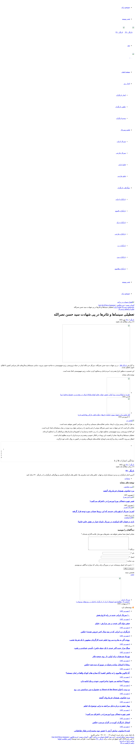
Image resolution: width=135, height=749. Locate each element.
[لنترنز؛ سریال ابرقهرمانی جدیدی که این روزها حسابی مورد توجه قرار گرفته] (129, 507)
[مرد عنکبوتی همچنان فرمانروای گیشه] (129, 487)
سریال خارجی (121, 153)
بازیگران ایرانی (120, 199)
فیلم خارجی (121, 176)
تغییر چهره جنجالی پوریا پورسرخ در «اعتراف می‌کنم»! (112, 501)
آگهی (90, 737)
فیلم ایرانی (122, 165)
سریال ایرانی (121, 141)
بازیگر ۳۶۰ (130, 320)
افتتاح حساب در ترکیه (100, 737)
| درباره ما (123, 741)
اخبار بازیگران (121, 95)
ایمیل (131, 557)
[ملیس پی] (130, 420)
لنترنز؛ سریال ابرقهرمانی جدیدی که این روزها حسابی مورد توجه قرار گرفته (103, 511)
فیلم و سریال (125, 130)
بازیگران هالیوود (120, 269)
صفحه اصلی (125, 72)
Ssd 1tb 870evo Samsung (106, 305)
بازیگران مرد (121, 257)
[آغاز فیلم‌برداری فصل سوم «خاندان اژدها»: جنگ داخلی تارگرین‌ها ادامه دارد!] (118, 413)
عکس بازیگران (120, 107)
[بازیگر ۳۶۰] (125, 32)
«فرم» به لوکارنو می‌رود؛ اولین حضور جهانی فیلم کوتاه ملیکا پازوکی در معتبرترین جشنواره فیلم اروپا (95, 395)
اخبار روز (127, 83)
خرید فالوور (120, 305)
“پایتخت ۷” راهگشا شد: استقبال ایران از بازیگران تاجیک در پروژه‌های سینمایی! (103, 602)
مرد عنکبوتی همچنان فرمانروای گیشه (118, 491)
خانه (132, 307)
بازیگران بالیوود (120, 211)
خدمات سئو (130, 737)
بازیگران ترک (121, 222)
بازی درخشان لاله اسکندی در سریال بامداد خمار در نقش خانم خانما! (106, 522)
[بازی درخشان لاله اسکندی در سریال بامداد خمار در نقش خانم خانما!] (129, 517)
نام (132, 553)
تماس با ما (130, 741)
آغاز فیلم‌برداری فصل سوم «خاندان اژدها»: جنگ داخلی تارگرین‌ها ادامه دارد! (104, 415)
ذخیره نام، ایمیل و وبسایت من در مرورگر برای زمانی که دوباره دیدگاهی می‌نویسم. (103, 565)
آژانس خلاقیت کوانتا (65, 739)
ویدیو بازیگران (121, 118)
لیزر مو (112, 737)
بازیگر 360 (123, 365)
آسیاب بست (130, 305)
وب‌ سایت (130, 561)
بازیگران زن (121, 246)
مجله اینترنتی (120, 737)
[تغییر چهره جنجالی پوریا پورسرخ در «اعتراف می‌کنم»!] (128, 497)
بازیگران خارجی (120, 234)
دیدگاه (131, 549)
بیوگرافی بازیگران (123, 188)
